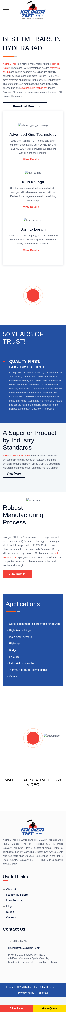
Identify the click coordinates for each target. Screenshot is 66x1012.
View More (14, 473)
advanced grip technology (33, 88)
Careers (11, 917)
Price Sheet (16, 1008)
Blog (9, 906)
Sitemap (43, 992)
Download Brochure (27, 106)
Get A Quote (49, 1008)
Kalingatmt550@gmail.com (24, 947)
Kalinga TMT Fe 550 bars (16, 455)
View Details (31, 159)
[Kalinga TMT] (33, 9)
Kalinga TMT (9, 63)
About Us (11, 889)
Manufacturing (14, 900)
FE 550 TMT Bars (17, 894)
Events (10, 911)
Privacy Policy (26, 992)
